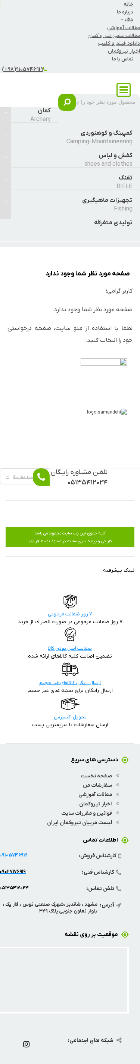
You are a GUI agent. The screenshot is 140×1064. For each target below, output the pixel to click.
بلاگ (129, 19)
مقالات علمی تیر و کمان (113, 35)
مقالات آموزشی (123, 27)
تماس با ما (122, 59)
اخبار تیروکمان (124, 51)
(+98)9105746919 (22, 69)
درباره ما (125, 12)
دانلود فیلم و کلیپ (119, 43)
